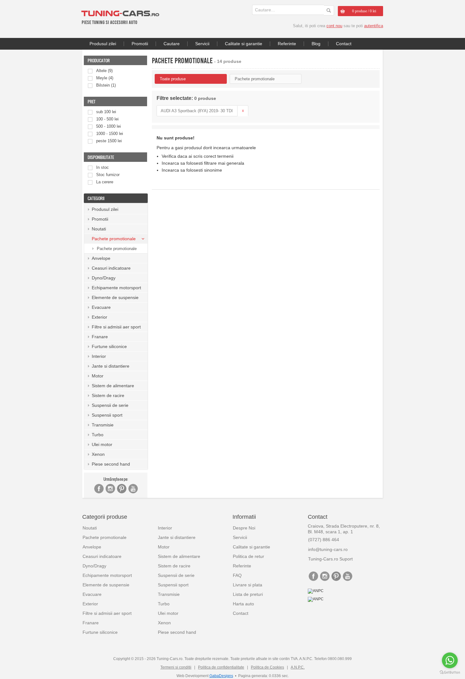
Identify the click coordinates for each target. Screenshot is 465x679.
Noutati (99, 228)
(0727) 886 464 (323, 539)
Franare (100, 336)
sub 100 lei (106, 111)
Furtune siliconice (109, 346)
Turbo (97, 434)
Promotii (140, 43)
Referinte (287, 43)
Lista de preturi (248, 594)
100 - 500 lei (107, 119)
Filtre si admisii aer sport (116, 326)
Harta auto (243, 603)
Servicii (202, 43)
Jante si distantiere (110, 366)
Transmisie (103, 424)
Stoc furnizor (108, 174)
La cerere (104, 182)
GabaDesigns (221, 676)
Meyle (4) (104, 78)
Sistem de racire (108, 395)
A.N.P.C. (298, 667)
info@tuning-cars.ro (328, 549)
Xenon (98, 454)
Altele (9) (104, 70)
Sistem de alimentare (113, 385)
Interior (99, 356)
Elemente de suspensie (115, 297)
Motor (97, 375)
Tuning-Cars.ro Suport (330, 558)
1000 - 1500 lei (109, 133)
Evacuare (101, 307)
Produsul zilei (103, 43)
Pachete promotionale (117, 248)
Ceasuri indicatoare (111, 268)
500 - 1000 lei (108, 126)
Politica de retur (248, 556)
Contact (343, 43)
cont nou (334, 25)
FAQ (237, 575)
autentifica (373, 25)
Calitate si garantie (243, 43)
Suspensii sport (107, 415)
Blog (316, 43)
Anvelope (101, 258)
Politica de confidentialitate (221, 667)
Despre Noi (244, 527)
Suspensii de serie (110, 405)
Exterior (99, 317)
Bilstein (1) (106, 85)
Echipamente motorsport (116, 287)
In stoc (102, 167)
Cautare (172, 43)
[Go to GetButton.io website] (450, 672)
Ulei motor (102, 444)
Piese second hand (111, 464)
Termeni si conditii (175, 667)
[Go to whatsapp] (450, 660)
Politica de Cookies (267, 667)
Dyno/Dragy (103, 277)
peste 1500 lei (109, 140)
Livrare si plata (247, 584)
